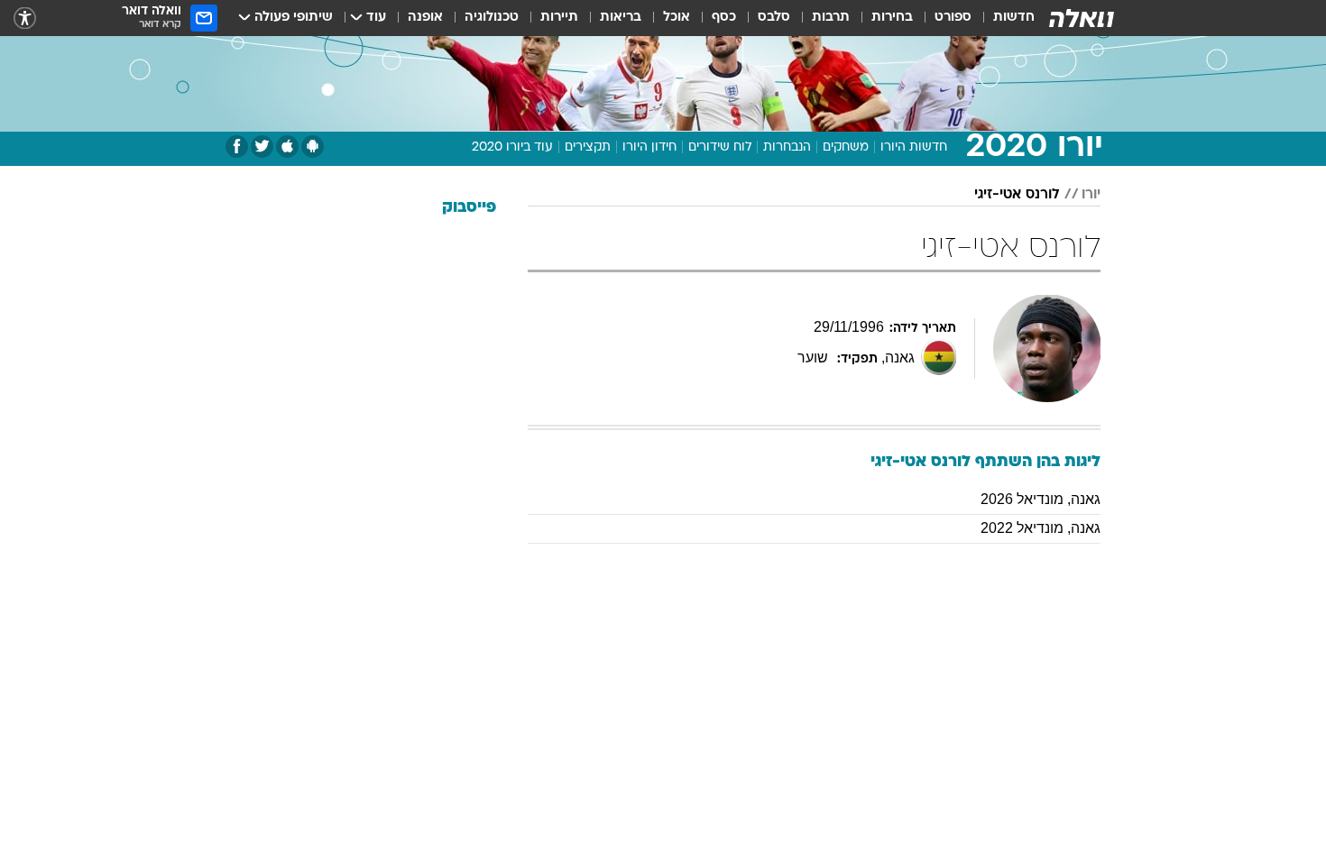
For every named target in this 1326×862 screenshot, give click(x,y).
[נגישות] (25, 18)
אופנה (425, 17)
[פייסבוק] (237, 146)
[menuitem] (1003, 18)
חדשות (1014, 17)
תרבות (831, 17)
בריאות (620, 17)
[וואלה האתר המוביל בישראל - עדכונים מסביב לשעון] (1081, 18)
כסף (724, 17)
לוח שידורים (719, 147)
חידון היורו (649, 147)
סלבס (774, 17)
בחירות (892, 17)
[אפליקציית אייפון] (287, 146)
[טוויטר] (262, 146)
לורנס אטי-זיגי (1017, 195)
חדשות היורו (913, 147)
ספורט (953, 17)
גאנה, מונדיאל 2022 (1040, 528)
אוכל (676, 17)
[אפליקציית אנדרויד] (312, 146)
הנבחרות (787, 147)
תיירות (559, 17)
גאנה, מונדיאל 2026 (1040, 499)
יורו (1091, 195)
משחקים (846, 147)
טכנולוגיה (492, 17)
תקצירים (588, 147)
